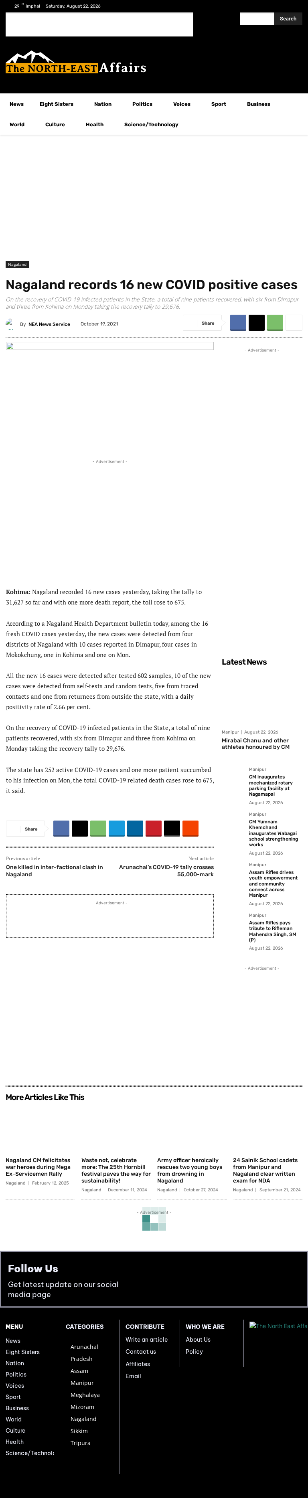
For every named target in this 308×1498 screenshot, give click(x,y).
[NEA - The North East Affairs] (275, 1343)
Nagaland (17, 264)
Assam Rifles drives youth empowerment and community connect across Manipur (273, 883)
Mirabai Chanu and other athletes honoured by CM (256, 744)
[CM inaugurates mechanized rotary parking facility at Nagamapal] (233, 778)
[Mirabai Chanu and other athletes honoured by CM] (262, 697)
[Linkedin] (135, 829)
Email (133, 1376)
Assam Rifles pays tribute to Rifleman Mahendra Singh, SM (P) (272, 931)
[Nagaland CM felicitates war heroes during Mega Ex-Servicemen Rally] (40, 1129)
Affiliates (138, 1364)
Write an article (147, 1339)
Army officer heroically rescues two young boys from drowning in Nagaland (189, 1170)
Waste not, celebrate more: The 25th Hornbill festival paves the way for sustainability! (116, 1170)
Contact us (141, 1351)
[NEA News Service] (13, 324)
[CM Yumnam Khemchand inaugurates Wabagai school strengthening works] (233, 823)
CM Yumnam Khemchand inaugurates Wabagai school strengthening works (273, 833)
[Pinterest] (154, 829)
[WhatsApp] (275, 323)
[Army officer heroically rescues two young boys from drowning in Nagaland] (192, 1129)
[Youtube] (294, 6)
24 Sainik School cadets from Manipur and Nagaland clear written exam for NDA (265, 1170)
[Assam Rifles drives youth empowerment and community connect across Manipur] (233, 874)
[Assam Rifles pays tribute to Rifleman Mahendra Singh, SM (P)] (233, 924)
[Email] (172, 829)
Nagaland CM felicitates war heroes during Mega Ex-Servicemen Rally (38, 1167)
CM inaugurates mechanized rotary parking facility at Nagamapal (271, 785)
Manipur (230, 732)
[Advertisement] (99, 24)
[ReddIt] (190, 829)
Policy (194, 1351)
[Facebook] (268, 6)
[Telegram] (117, 829)
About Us (198, 1339)
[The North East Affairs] (154, 62)
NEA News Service (49, 324)
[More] (294, 323)
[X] (281, 6)
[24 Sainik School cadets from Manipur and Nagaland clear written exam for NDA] (267, 1129)
